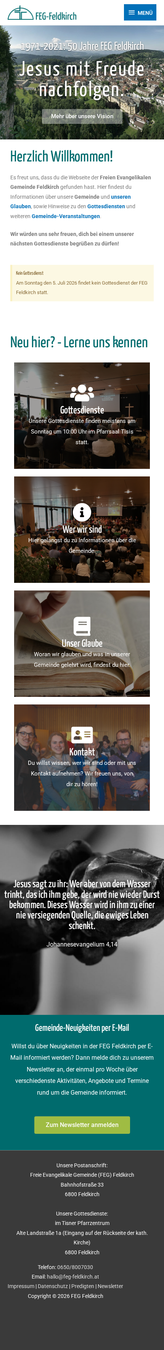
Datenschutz (53, 1286)
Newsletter (110, 1286)
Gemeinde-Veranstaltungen (66, 216)
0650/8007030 (75, 1267)
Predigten (82, 1286)
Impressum (21, 1286)
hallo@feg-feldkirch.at (73, 1277)
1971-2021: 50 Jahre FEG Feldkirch (82, 46)
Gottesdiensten (106, 206)
